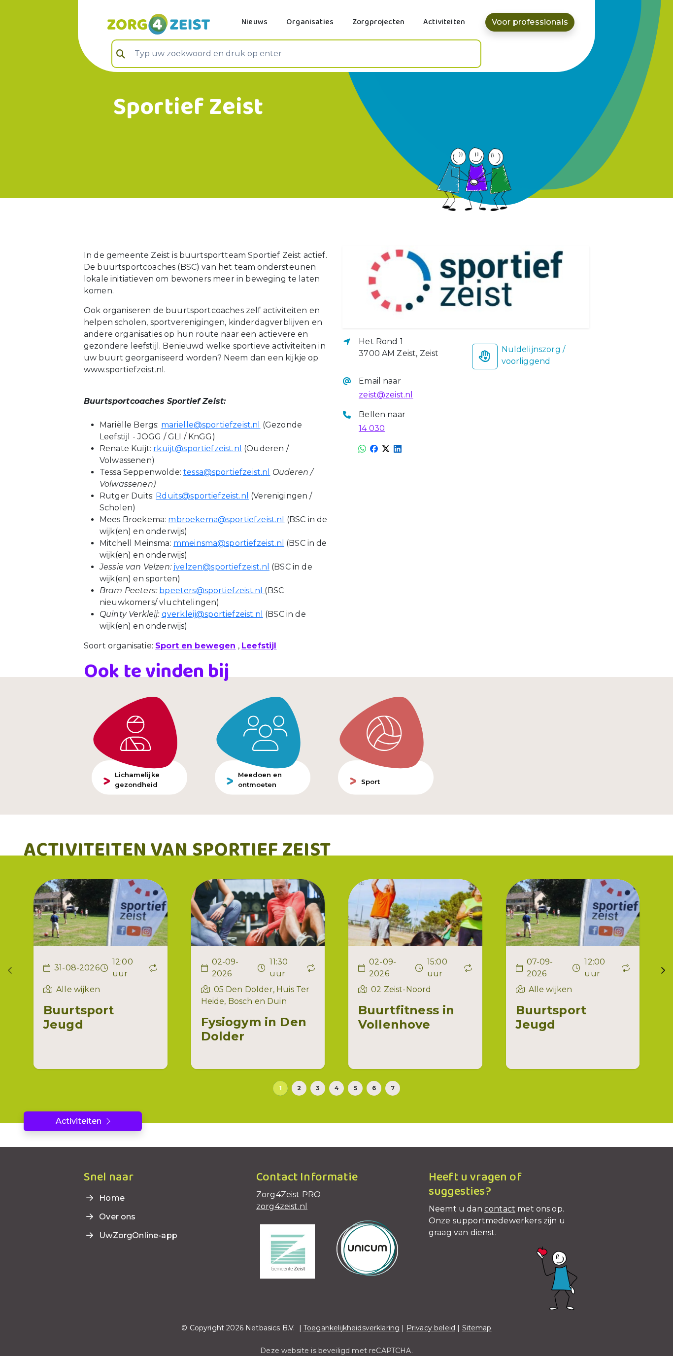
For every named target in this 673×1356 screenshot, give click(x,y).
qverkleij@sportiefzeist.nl (212, 614)
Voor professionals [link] (530, 22)
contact (499, 1208)
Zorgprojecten (378, 22)
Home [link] (111, 1198)
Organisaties (310, 22)
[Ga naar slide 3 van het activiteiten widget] (317, 1088)
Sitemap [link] (477, 1327)
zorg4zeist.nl (281, 1206)
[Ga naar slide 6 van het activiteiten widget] (374, 1088)
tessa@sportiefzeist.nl (226, 472)
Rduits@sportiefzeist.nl (202, 495)
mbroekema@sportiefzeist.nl (226, 519)
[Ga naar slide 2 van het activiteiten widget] (299, 1088)
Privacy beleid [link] (430, 1327)
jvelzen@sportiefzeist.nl (221, 566)
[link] (147, 23)
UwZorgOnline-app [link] (137, 1235)
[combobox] (296, 53)
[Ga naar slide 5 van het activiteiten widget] (355, 1088)
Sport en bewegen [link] (195, 645)
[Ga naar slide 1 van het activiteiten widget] (280, 1088)
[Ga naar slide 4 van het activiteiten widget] (336, 1088)
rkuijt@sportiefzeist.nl (197, 448)
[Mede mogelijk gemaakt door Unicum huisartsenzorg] (367, 1247)
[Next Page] (663, 970)
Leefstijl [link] (258, 645)
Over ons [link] (116, 1216)
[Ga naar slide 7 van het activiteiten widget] (392, 1088)
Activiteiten (444, 22)
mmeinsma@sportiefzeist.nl (228, 543)
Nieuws (254, 22)
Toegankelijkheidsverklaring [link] (351, 1327)
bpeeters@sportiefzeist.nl (212, 590)
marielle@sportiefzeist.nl (211, 424)
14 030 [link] (372, 428)
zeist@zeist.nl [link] (386, 394)
